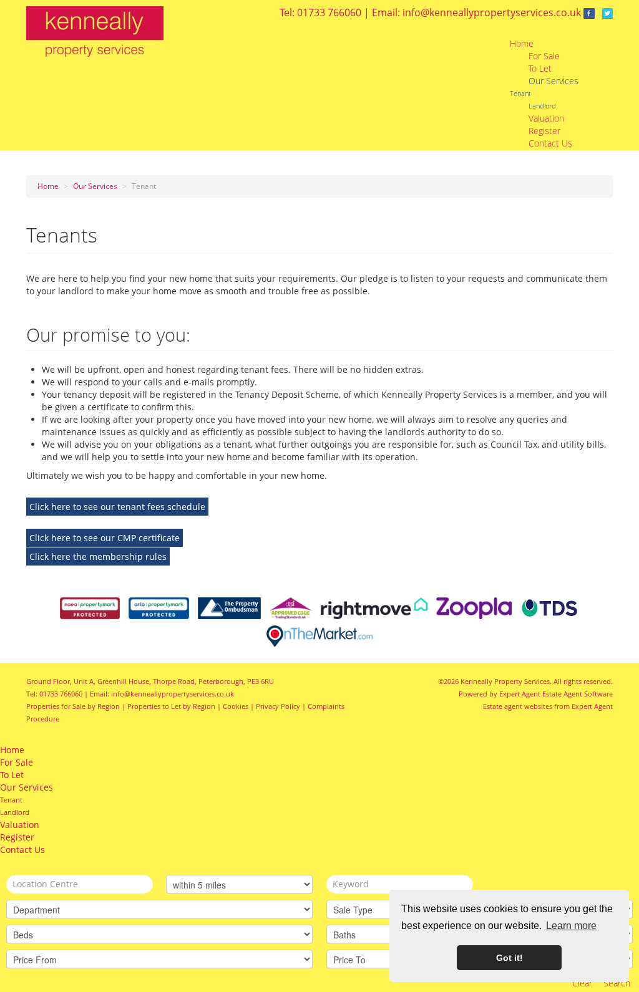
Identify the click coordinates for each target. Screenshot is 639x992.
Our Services (553, 81)
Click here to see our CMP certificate (104, 538)
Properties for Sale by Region (73, 706)
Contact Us (550, 143)
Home (522, 43)
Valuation (546, 118)
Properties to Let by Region (171, 706)
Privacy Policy (278, 706)
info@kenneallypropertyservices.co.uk (491, 12)
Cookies (235, 706)
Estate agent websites (517, 706)
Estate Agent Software (577, 693)
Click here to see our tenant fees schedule (117, 507)
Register (544, 131)
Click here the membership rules (98, 556)
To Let (540, 68)
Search (616, 983)
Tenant (520, 93)
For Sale (544, 56)
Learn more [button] (571, 925)
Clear (582, 983)
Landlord (542, 105)
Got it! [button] (509, 958)
